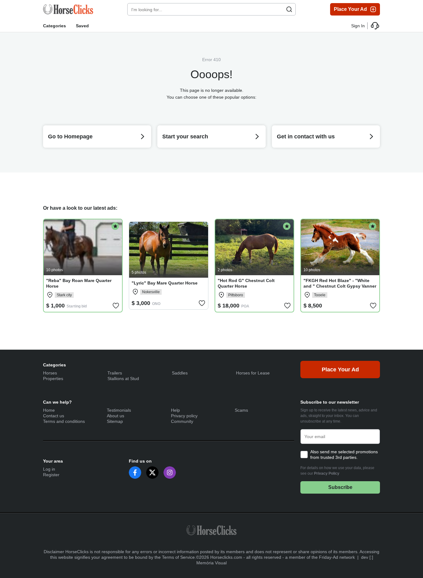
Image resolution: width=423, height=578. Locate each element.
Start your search (185, 136)
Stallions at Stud (123, 378)
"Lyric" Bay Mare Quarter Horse (165, 282)
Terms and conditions (64, 421)
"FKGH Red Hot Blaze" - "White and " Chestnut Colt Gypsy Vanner (339, 283)
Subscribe (340, 487)
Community (182, 421)
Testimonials (119, 410)
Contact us (53, 415)
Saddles (180, 372)
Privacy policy (184, 415)
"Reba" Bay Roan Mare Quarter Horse (78, 283)
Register (51, 474)
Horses (50, 372)
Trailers (114, 372)
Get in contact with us (306, 136)
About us (115, 415)
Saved (82, 25)
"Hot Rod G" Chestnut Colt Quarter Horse (246, 283)
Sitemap (115, 421)
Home (49, 410)
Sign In (358, 25)
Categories (54, 25)
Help (175, 410)
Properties (53, 378)
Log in (49, 469)
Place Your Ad (350, 9)
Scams (241, 410)
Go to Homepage (70, 136)
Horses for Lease (253, 372)
